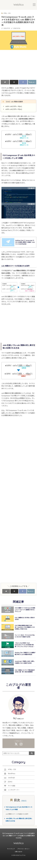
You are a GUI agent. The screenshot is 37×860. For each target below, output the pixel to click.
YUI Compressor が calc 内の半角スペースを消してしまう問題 (19, 808)
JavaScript (11, 778)
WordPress (11, 773)
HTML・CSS (12, 769)
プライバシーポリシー (23, 849)
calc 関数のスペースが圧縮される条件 (17, 814)
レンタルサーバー (14, 790)
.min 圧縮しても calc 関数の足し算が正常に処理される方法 (19, 819)
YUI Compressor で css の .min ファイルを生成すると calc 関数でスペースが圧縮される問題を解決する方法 (18, 835)
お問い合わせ (18, 851)
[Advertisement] (19, 64)
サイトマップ (11, 849)
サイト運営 (11, 786)
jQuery (10, 782)
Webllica (18, 4)
